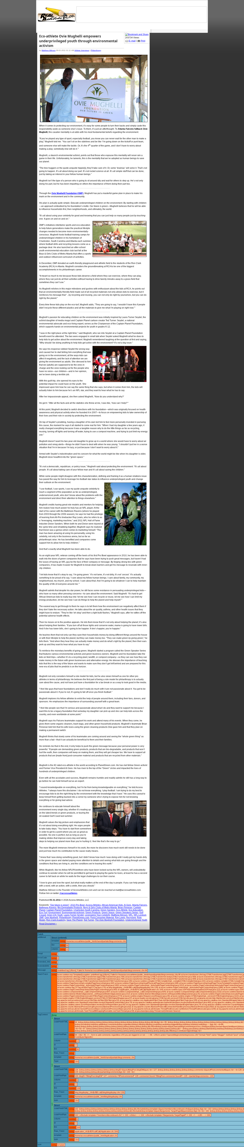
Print (143, 41)
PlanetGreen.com (80, 917)
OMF (41, 917)
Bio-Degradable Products (70, 907)
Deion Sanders (108, 910)
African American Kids (112, 905)
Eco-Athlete (122, 910)
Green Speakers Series (127, 912)
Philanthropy (96, 50)
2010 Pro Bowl (77, 905)
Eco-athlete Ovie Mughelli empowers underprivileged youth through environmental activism (78, 41)
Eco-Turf (43, 912)
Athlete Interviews (81, 50)
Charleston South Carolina (86, 910)
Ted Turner (89, 920)
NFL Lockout (140, 915)
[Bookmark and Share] (137, 34)
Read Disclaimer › (48, 923)
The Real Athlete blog (57, 15)
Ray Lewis (120, 917)
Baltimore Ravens (47, 907)
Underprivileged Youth (136, 920)
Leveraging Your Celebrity (97, 915)
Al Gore (127, 905)
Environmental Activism (73, 912)
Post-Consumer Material (102, 917)
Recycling (131, 917)
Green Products (93, 912)
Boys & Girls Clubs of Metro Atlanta (100, 907)
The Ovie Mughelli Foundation (109, 920)
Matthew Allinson (49, 50)
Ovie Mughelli (51, 917)
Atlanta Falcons (139, 905)
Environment (54, 912)
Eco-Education (136, 910)
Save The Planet (74, 920)
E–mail (132, 41)
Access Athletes (93, 905)
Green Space (108, 912)
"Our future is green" (59, 905)
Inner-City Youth (55, 915)
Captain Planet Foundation (59, 910)
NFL (131, 915)
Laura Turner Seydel (74, 915)
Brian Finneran (125, 907)
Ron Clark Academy (55, 920)
